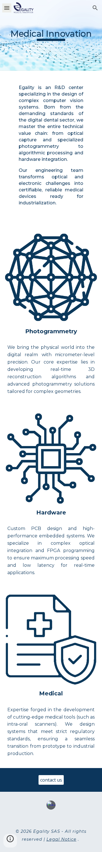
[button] (7, 8)
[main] (51, 35)
